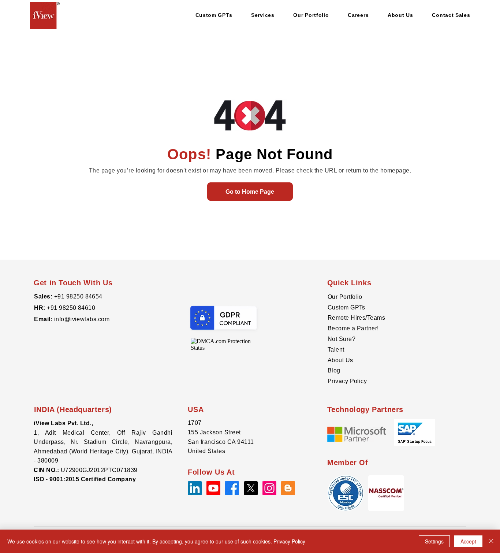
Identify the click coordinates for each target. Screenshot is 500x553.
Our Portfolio (345, 297)
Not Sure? (341, 339)
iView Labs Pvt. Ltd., (63, 423)
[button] (386, 493)
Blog (334, 370)
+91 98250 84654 (78, 296)
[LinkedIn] (195, 488)
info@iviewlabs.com (80, 319)
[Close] (491, 541)
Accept (468, 541)
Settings (434, 541)
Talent (336, 349)
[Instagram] (269, 488)
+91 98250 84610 (71, 308)
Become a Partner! (353, 328)
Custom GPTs (346, 307)
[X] (251, 488)
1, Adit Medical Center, (75, 433)
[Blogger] (288, 488)
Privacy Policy (347, 381)
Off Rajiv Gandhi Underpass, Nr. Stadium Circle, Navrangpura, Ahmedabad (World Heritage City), (103, 442)
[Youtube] (213, 488)
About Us (340, 360)
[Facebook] (232, 488)
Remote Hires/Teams (356, 318)
